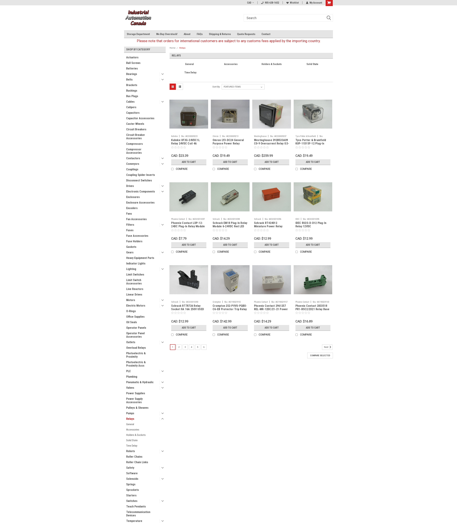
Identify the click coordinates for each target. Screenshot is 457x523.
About (187, 34)
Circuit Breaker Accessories (135, 136)
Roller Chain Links (137, 462)
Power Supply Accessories (134, 400)
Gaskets (131, 247)
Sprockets (132, 490)
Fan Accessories (136, 219)
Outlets (130, 342)
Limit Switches (135, 274)
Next (326, 347)
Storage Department (138, 34)
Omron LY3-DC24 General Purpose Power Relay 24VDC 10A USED (228, 143)
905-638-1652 (272, 2)
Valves (130, 387)
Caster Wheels (135, 124)
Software (132, 473)
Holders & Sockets (136, 435)
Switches (131, 501)
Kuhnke (174, 136)
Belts (129, 79)
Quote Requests (246, 34)
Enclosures (133, 197)
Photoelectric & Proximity (136, 355)
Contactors (133, 158)
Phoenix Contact (178, 219)
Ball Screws (133, 63)
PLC (128, 371)
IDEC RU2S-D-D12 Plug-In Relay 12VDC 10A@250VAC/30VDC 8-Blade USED (311, 228)
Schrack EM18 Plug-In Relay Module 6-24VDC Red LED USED (230, 226)
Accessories (132, 429)
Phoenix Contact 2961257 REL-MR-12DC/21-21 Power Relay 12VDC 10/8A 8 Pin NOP (271, 311)
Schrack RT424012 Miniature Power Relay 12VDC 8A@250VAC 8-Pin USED (269, 228)
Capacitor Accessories (140, 118)
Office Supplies (135, 316)
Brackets (131, 85)
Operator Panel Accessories (135, 335)
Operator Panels (136, 327)
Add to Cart (189, 162)
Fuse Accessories (137, 235)
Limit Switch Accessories (134, 281)
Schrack (216, 219)
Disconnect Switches (139, 180)
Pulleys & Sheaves (137, 407)
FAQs (200, 34)
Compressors (134, 144)
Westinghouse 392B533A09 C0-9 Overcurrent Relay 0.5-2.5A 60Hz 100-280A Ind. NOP (271, 145)
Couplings (132, 169)
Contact (266, 34)
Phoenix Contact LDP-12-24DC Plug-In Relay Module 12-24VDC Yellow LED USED (188, 226)
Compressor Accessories (134, 151)
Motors (130, 300)
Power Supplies (135, 393)
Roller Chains (134, 456)
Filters (130, 224)
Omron (216, 136)
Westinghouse (260, 136)
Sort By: (216, 86)
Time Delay (131, 445)
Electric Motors (135, 305)
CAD (249, 2)
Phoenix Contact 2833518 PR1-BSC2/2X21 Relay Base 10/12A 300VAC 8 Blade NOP (312, 309)
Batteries (132, 68)
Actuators (132, 57)
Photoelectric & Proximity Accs (136, 364)
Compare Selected (320, 355)
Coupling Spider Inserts (140, 175)
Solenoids (132, 479)
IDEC (297, 219)
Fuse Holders (134, 241)
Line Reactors (134, 289)
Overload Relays (136, 347)
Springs (130, 484)
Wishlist (294, 2)
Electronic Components (140, 191)
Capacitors (133, 112)
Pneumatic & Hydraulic (140, 382)
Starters (131, 495)
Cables (130, 101)
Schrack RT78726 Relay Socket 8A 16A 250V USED (187, 307)
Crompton (217, 302)
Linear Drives (134, 294)
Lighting (131, 269)
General (130, 424)
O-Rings (131, 311)
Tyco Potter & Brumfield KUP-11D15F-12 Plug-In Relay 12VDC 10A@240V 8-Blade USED (311, 145)
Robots (130, 451)
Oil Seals (131, 322)
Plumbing (131, 376)
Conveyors (132, 164)
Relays (130, 419)
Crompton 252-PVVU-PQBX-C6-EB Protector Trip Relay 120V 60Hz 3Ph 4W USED (230, 309)
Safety (130, 467)
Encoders (132, 208)
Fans (129, 213)
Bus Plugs (132, 96)
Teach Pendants (136, 506)
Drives (130, 186)
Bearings (131, 74)
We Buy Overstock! (166, 34)
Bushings (131, 90)
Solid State (132, 440)
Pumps (130, 413)
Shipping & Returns (220, 34)
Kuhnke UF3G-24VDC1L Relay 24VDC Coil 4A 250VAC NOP (185, 143)
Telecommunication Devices (138, 513)
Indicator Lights (135, 263)
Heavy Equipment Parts (140, 258)
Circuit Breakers (136, 129)
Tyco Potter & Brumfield (305, 136)
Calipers (131, 107)
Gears (130, 252)
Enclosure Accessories (140, 202)
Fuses (130, 230)
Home (172, 48)
